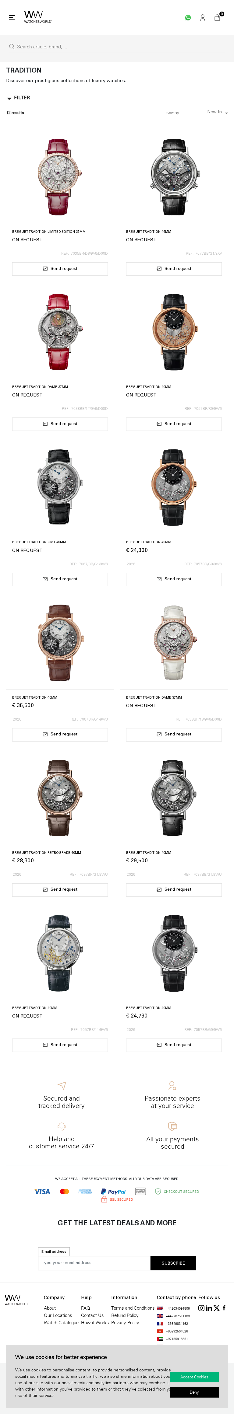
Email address (53, 1252)
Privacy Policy (125, 1322)
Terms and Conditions (133, 1308)
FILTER (22, 98)
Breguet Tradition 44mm (148, 232)
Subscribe (173, 1263)
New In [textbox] (214, 112)
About (50, 1308)
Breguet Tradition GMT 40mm (39, 542)
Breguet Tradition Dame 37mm (40, 387)
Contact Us (92, 1315)
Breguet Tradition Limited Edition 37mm (49, 232)
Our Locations (58, 1315)
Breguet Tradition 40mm (148, 387)
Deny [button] (194, 1392)
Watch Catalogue (61, 1322)
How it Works (95, 1322)
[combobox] (205, 113)
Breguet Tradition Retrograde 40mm (46, 853)
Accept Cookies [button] (194, 1377)
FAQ (85, 1308)
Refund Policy (125, 1315)
